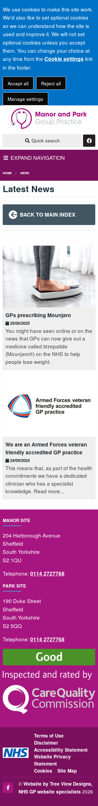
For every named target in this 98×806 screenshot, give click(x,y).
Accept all (18, 83)
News (24, 173)
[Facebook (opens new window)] (8, 788)
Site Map (67, 770)
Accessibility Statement (61, 749)
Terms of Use (49, 735)
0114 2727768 (47, 573)
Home (7, 173)
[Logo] (49, 118)
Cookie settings (64, 59)
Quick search (45, 140)
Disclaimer (46, 742)
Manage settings (25, 98)
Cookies (43, 770)
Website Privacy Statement (52, 760)
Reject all (51, 83)
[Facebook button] (89, 141)
